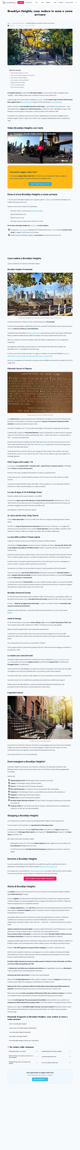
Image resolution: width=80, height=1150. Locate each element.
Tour (36, 2)
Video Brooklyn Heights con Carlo (18, 73)
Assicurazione (69, 2)
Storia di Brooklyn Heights (16, 87)
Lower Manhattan (56, 102)
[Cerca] (76, 2)
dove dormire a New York (49, 866)
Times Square (22, 230)
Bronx (42, 444)
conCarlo (20, 2)
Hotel (55, 2)
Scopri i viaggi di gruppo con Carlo (40, 184)
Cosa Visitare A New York (18, 23)
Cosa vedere (28, 2)
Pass (42, 2)
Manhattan (33, 225)
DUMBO (47, 199)
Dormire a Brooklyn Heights (17, 85)
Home (9, 23)
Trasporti (61, 2)
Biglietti (48, 2)
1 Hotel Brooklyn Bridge (37, 871)
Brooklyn (40, 99)
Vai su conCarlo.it (39, 1079)
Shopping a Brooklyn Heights (17, 82)
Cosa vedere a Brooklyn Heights (18, 77)
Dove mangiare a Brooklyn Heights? (19, 80)
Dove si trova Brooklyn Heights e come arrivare (22, 75)
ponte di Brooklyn (26, 102)
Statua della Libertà (34, 333)
